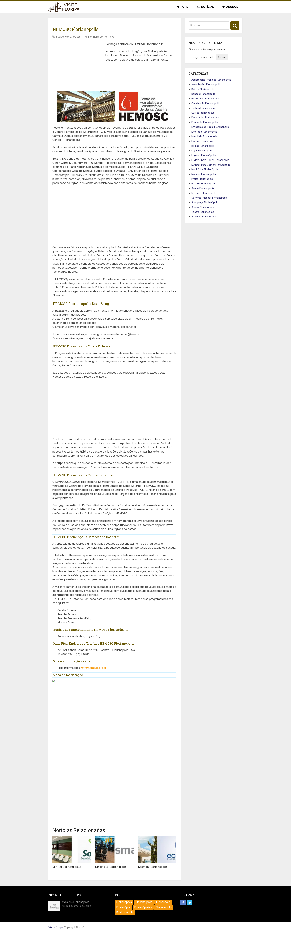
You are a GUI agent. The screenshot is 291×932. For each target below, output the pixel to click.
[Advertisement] (77, 66)
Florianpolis (163, 902)
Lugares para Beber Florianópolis (210, 160)
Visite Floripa (55, 927)
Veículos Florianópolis (203, 216)
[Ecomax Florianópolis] (157, 849)
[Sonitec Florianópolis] (71, 849)
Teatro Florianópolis (202, 212)
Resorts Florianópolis (203, 183)
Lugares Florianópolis (203, 155)
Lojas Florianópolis (202, 150)
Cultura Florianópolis (203, 108)
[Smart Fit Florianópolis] (114, 849)
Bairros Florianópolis (202, 89)
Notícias (207, 6)
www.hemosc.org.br (93, 667)
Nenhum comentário (101, 36)
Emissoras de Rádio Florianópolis (210, 127)
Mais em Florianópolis (75, 902)
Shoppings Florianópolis (205, 202)
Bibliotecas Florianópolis (205, 98)
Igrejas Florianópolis (202, 145)
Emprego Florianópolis (204, 131)
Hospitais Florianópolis (204, 136)
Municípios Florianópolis (204, 169)
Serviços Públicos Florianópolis (209, 197)
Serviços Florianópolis (203, 193)
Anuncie (231, 6)
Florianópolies (143, 907)
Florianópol (123, 907)
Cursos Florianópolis (202, 112)
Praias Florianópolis (202, 179)
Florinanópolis (125, 912)
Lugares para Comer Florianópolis (210, 164)
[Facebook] (183, 902)
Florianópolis (164, 907)
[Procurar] (234, 25)
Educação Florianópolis (204, 122)
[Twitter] (189, 902)
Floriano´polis (144, 902)
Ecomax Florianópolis (152, 866)
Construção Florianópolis (205, 103)
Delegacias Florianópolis (205, 117)
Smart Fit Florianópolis (110, 866)
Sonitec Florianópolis (66, 866)
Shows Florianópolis (202, 207)
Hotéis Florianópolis (202, 141)
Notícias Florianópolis (203, 174)
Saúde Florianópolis (68, 36)
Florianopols (124, 902)
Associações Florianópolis (206, 84)
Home (184, 6)
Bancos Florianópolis (203, 94)
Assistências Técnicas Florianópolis (211, 79)
